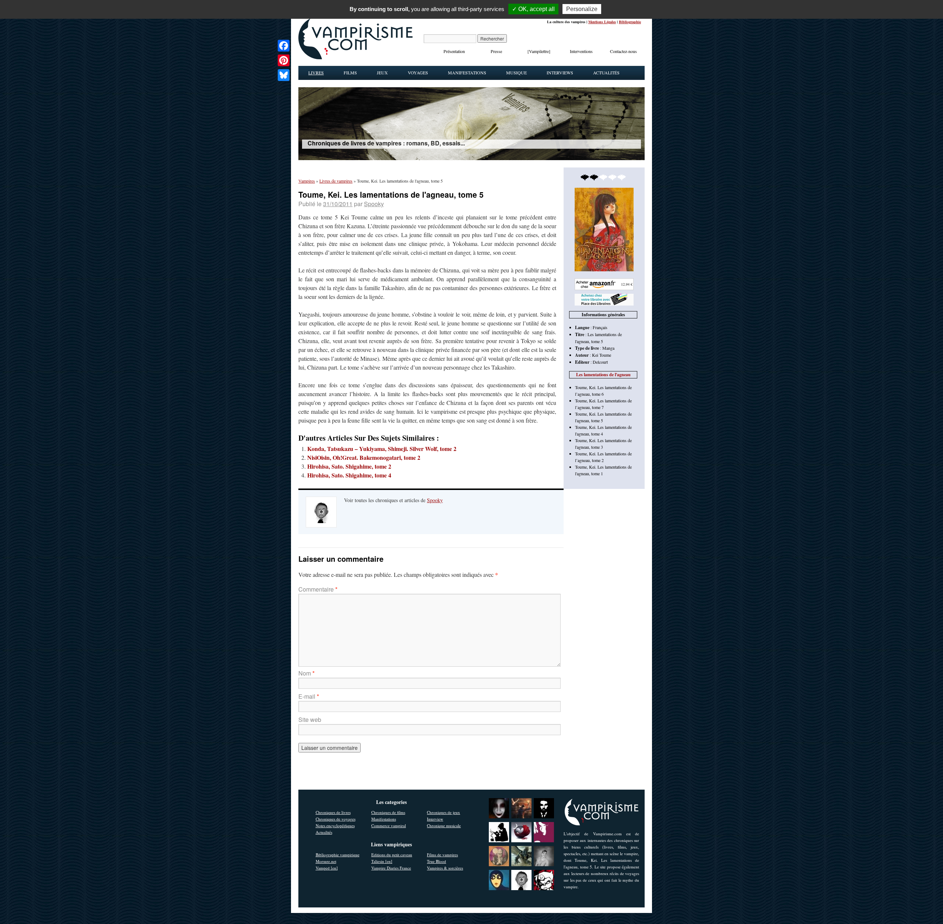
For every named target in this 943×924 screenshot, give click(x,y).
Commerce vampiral (388, 825)
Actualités (606, 72)
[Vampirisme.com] (355, 57)
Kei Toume (601, 355)
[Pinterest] (283, 60)
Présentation (454, 51)
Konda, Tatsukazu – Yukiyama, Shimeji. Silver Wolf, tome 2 (381, 448)
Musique (516, 72)
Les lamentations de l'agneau (603, 374)
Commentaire (317, 589)
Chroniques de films (388, 812)
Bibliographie (630, 21)
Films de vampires (442, 854)
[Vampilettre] (538, 51)
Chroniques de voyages (335, 819)
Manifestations (467, 72)
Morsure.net (326, 861)
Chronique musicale (444, 825)
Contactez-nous (623, 51)
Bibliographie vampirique (338, 854)
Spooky (374, 204)
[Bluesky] (283, 75)
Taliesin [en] (381, 861)
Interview (435, 819)
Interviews (560, 72)
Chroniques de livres (333, 812)
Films (350, 72)
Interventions (581, 51)
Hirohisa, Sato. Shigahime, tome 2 (349, 466)
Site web (309, 719)
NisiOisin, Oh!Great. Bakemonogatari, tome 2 (363, 457)
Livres (316, 72)
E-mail (308, 696)
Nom (306, 673)
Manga (608, 348)
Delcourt (600, 362)
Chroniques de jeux (443, 812)
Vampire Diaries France (391, 868)
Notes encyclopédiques (335, 825)
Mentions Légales (602, 21)
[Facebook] (283, 45)
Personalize (581, 9)
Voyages (418, 72)
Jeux (382, 72)
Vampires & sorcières (445, 868)
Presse (496, 51)
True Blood (436, 861)
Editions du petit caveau (391, 854)
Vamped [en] (327, 868)
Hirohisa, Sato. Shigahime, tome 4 (349, 475)
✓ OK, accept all (533, 9)
